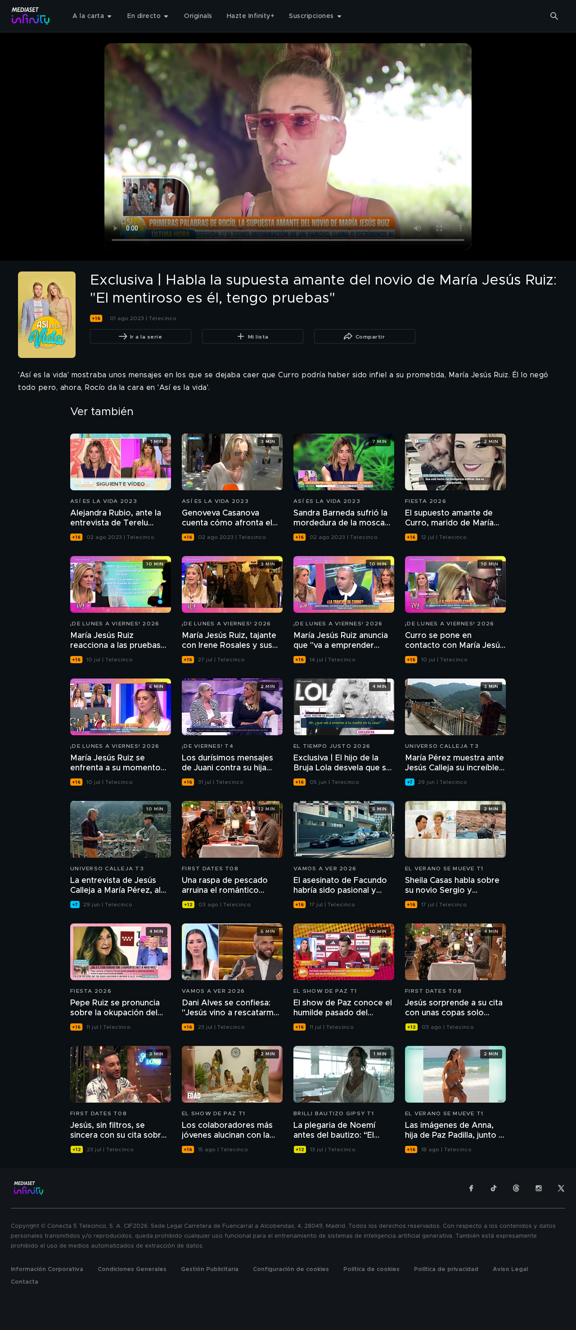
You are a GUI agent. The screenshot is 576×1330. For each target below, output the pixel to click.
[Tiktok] (494, 1188)
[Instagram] (539, 1188)
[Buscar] (554, 16)
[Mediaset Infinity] (31, 16)
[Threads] (516, 1188)
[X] (561, 1188)
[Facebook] (471, 1188)
